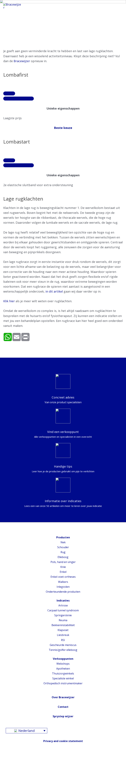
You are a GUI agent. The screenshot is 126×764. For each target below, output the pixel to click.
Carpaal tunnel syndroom (63, 610)
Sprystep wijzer (63, 716)
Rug (63, 552)
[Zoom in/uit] (25, 757)
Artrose (63, 605)
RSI (63, 640)
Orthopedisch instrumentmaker (63, 683)
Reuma (63, 620)
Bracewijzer (22, 61)
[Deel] (10, 757)
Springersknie (63, 615)
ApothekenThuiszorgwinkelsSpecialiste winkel (63, 673)
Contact (63, 707)
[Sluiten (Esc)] (3, 757)
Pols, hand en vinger (63, 562)
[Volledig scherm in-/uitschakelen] (18, 757)
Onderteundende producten (63, 591)
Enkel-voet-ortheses (63, 577)
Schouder (63, 547)
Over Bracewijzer (63, 697)
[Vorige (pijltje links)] (3, 762)
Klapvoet (63, 630)
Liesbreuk (63, 635)
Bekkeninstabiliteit (63, 625)
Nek (63, 542)
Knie (63, 567)
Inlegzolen (63, 587)
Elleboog (63, 557)
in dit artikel (54, 291)
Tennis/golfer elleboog (63, 650)
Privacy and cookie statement (63, 741)
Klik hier (9, 301)
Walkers (63, 582)
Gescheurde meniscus (63, 645)
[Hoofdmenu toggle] (119, 6)
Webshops (63, 663)
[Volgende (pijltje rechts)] (10, 762)
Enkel (63, 572)
